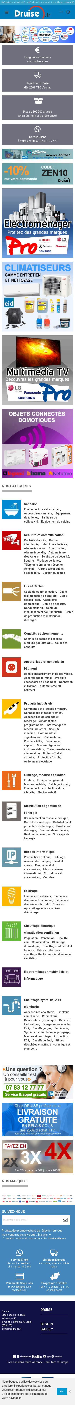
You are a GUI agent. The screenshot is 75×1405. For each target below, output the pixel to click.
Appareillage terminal (38, 678)
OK (61, 1391)
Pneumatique (52, 737)
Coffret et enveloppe (37, 822)
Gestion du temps (53, 573)
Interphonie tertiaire (54, 544)
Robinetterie (50, 1016)
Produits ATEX (33, 741)
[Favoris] (68, 12)
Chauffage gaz (41, 1028)
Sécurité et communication (43, 535)
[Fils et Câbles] (11, 591)
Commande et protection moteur (45, 709)
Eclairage (31, 891)
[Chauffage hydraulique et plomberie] (11, 1005)
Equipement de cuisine (55, 521)
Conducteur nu (33, 608)
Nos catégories (16, 486)
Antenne (29, 568)
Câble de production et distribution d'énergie (48, 616)
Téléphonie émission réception (43, 564)
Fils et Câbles (34, 586)
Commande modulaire (53, 830)
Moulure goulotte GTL (38, 643)
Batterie (29, 560)
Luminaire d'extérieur (37, 896)
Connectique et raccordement (43, 713)
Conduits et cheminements (43, 633)
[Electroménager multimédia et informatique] (11, 977)
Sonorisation (57, 548)
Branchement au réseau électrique (46, 818)
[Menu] (6, 12)
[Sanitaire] (11, 509)
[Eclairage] (11, 896)
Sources (58, 904)
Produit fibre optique (37, 857)
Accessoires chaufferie (39, 1012)
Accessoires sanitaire (38, 513)
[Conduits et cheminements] (11, 639)
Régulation (31, 938)
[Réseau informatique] (11, 857)
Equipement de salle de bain (42, 509)
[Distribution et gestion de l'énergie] (11, 811)
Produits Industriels (38, 703)
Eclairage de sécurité (55, 556)
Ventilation (47, 938)
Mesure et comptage (37, 1036)
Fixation (29, 780)
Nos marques (14, 1181)
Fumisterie (61, 1028)
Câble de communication (40, 591)
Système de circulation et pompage (46, 1032)
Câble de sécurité (54, 604)
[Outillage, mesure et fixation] (11, 780)
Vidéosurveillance (48, 560)
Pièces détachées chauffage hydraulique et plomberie (47, 1044)
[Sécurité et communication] (11, 540)
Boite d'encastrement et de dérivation (48, 674)
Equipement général (50, 780)
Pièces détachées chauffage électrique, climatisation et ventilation (48, 954)
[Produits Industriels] (11, 708)
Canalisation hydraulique (40, 1020)
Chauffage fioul (42, 1040)
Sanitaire (30, 504)
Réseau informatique (39, 852)
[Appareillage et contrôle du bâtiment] (11, 667)
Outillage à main (58, 784)
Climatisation (40, 942)
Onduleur (49, 877)
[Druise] (61, 12)
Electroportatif (47, 792)
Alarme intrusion (35, 548)
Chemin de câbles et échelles (43, 639)
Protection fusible (49, 757)
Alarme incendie (34, 552)
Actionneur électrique (38, 761)
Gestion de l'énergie (37, 834)
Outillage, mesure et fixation (44, 775)
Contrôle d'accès (35, 540)
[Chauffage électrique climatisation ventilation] (11, 931)
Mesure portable (34, 784)
